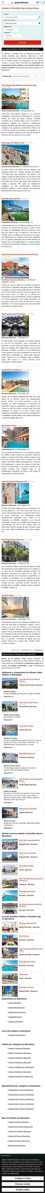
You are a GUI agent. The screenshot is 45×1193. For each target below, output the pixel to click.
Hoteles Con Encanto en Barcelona (20, 1127)
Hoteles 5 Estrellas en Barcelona (19, 1072)
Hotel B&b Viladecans (27, 753)
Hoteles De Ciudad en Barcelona (19, 1131)
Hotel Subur (23, 974)
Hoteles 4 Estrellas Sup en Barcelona (21, 1067)
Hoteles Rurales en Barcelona (18, 1122)
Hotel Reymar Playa (26, 987)
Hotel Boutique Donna (11, 199)
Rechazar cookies (22, 1184)
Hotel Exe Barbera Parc (27, 923)
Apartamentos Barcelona (17, 1012)
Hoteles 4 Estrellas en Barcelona (19, 1062)
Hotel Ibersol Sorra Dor (27, 853)
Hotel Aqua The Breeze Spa (13, 143)
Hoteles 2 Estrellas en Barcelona (19, 1053)
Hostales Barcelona (15, 1017)
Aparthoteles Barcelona (16, 1007)
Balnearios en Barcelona (16, 1145)
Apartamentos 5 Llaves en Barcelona (21, 1109)
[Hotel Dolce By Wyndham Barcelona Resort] (15, 268)
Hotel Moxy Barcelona (27, 891)
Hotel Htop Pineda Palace (28, 702)
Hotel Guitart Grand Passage (13, 314)
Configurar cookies (23, 1178)
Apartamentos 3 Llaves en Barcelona (21, 1099)
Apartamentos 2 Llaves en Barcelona (21, 1094)
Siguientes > (39, 650)
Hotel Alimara (24, 936)
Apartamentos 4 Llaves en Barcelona (21, 1104)
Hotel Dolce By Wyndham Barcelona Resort (20, 254)
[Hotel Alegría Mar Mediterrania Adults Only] (15, 99)
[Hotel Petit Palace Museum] (15, 551)
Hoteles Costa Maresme (16, 1035)
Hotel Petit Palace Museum (13, 540)
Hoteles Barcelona (14, 1003)
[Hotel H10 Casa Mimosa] (15, 381)
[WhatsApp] (40, 2)
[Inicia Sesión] (37, 3)
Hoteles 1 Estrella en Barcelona (19, 1048)
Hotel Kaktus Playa (26, 726)
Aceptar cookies (22, 1190)
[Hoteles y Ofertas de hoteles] (19, 2)
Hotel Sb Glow (7, 595)
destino (6, 14)
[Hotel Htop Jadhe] (15, 437)
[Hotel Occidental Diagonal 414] (15, 493)
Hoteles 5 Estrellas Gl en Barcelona (20, 1076)
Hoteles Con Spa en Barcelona (19, 1141)
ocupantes (7, 32)
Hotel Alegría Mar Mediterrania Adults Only (19, 85)
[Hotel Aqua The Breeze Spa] (15, 154)
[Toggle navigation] (3, 2)
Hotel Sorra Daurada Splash (29, 840)
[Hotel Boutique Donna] (15, 210)
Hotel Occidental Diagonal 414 (14, 481)
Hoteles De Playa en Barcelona (19, 1136)
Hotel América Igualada (27, 809)
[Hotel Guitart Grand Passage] (15, 326)
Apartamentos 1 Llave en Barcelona (20, 1090)
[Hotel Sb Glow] (15, 607)
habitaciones (8, 26)
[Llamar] (43, 3)
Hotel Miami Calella (26, 866)
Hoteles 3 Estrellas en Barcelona (19, 1058)
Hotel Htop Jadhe (9, 426)
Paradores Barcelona (15, 1021)
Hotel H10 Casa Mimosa (11, 370)
